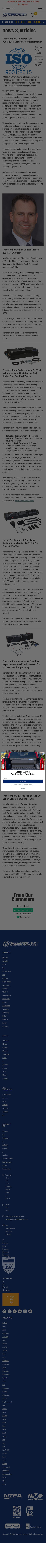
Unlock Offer (23, 781)
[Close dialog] (43, 754)
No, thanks (23, 788)
